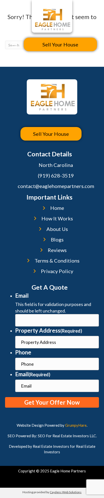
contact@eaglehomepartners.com (56, 186)
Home (57, 208)
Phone (23, 352)
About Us (57, 229)
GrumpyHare (76, 425)
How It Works (57, 218)
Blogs (57, 239)
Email (22, 295)
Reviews (57, 250)
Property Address (48, 330)
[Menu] (14, 44)
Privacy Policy (57, 271)
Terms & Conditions (57, 261)
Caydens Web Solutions (66, 492)
